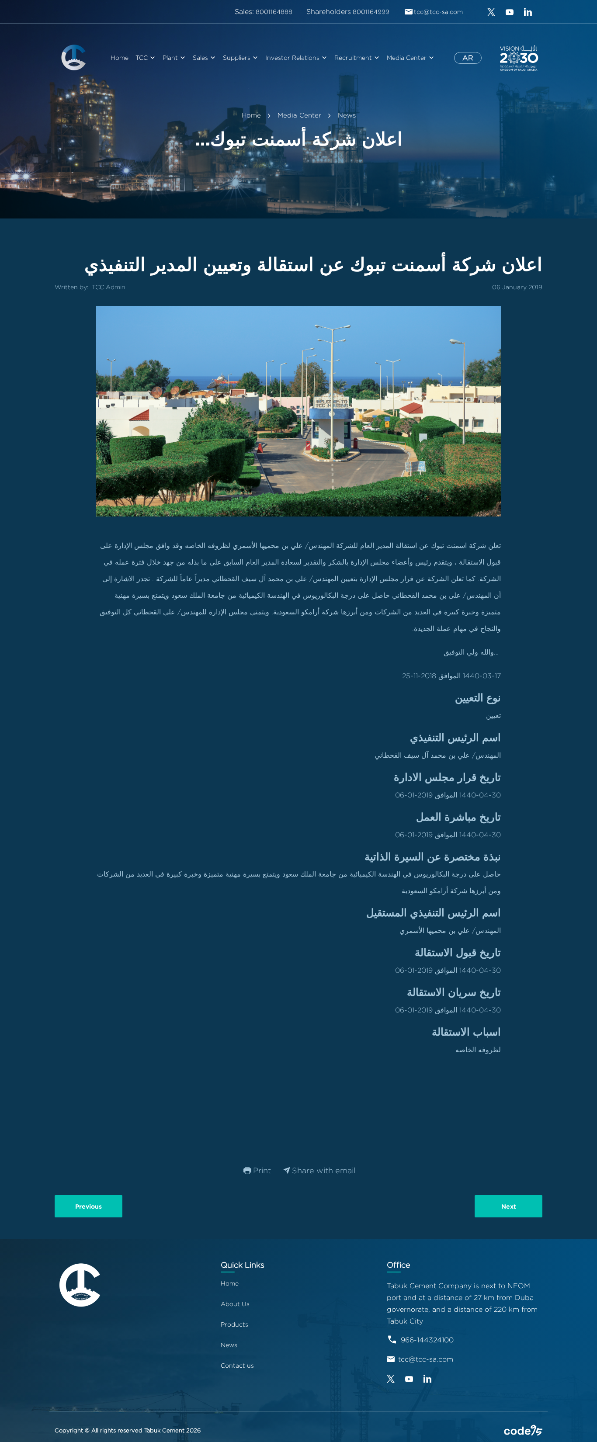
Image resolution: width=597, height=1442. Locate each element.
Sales (200, 57)
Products (234, 1324)
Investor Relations (292, 57)
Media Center (407, 57)
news (347, 115)
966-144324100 (427, 1340)
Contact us (237, 1365)
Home (119, 57)
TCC (141, 57)
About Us (235, 1303)
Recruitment (353, 57)
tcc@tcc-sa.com (425, 1359)
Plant (170, 57)
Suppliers (236, 57)
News (229, 1344)
